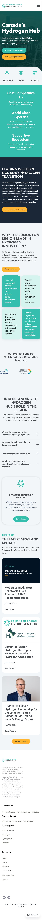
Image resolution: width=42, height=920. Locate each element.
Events (4, 858)
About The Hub (8, 876)
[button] (37, 5)
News (4, 862)
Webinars (6, 835)
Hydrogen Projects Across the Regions (18, 821)
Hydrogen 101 (7, 839)
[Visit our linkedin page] (8, 898)
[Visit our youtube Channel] (4, 898)
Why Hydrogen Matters (14, 57)
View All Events (21, 741)
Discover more (11, 269)
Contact (5, 880)
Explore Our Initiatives (14, 50)
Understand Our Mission (14, 210)
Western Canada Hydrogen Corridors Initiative (20, 812)
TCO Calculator (8, 831)
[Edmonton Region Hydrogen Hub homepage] (21, 760)
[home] (12, 6)
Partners (5, 866)
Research (6, 843)
